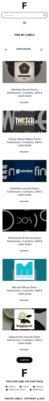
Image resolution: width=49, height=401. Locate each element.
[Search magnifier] (44, 15)
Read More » (24, 102)
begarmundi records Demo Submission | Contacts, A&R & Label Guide (24, 340)
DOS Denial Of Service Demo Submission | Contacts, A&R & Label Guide (24, 241)
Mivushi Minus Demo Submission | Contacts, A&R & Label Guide (24, 290)
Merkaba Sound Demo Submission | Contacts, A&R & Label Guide (24, 92)
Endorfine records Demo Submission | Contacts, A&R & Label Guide (24, 191)
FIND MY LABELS (24, 34)
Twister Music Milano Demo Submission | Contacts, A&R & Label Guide (24, 142)
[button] (24, 23)
